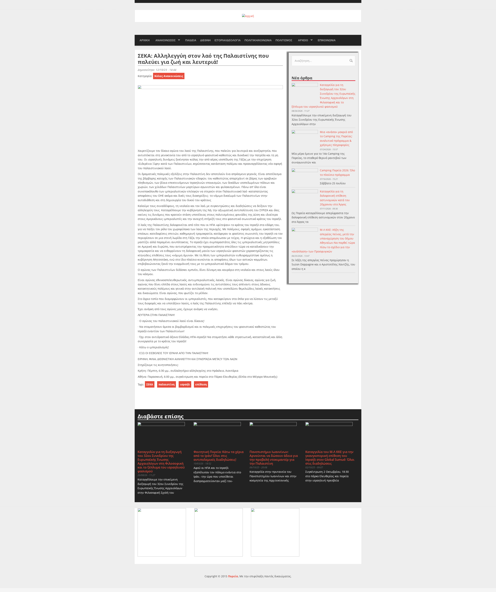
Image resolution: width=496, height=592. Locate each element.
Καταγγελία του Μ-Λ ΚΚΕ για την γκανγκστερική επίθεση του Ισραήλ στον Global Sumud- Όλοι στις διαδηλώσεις (329, 458)
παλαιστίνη (166, 384)
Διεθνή (205, 40)
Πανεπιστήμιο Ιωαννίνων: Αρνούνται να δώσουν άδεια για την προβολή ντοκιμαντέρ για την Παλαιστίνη (274, 458)
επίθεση (201, 384)
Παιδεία (190, 40)
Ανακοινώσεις (165, 40)
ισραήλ (185, 384)
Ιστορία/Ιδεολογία (227, 40)
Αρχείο (303, 40)
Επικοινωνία (327, 40)
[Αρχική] (248, 16)
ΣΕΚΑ (149, 384)
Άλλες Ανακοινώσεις (168, 76)
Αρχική (145, 40)
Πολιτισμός (284, 40)
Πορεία (233, 576)
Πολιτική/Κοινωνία (258, 40)
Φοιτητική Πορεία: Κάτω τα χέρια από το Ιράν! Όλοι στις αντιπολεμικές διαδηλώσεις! (219, 456)
